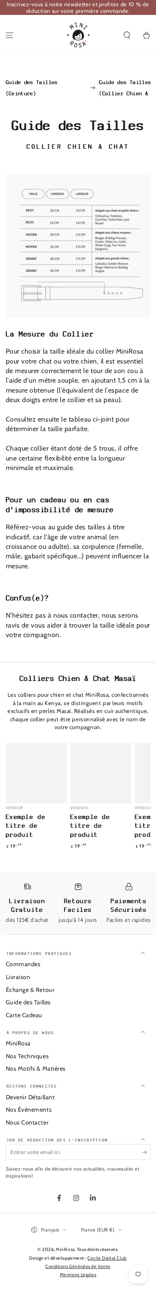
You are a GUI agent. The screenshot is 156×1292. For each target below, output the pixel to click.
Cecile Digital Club (106, 1258)
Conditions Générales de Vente (78, 1266)
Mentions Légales (78, 1274)
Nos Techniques (27, 1056)
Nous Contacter (27, 1122)
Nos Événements (29, 1109)
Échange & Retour (30, 990)
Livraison (18, 977)
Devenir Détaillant (30, 1097)
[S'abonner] (146, 1152)
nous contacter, (77, 615)
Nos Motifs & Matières (36, 1068)
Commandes (23, 964)
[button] (126, 35)
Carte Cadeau (24, 1015)
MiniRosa (18, 1043)
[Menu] (10, 35)
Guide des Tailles (28, 1002)
